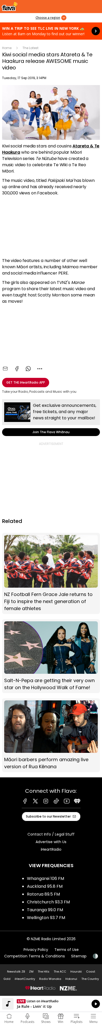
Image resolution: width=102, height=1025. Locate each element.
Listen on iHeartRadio (51, 1004)
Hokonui (71, 979)
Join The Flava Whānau (51, 417)
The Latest (30, 48)
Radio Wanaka (50, 979)
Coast (90, 971)
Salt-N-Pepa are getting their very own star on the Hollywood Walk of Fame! (51, 656)
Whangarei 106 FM (45, 878)
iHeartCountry (25, 979)
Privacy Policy (36, 949)
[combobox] (40, 369)
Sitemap (79, 956)
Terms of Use (66, 949)
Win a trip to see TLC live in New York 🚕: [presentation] (51, 31)
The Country (90, 979)
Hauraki (76, 971)
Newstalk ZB (16, 971)
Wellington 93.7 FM (46, 918)
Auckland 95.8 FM (45, 886)
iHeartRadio (51, 849)
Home (7, 48)
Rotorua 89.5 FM (43, 894)
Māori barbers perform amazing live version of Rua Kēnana (51, 735)
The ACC (60, 971)
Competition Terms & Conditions (34, 956)
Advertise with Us (51, 841)
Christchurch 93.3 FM (48, 902)
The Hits (43, 971)
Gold (6, 979)
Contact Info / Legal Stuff (51, 834)
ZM (31, 971)
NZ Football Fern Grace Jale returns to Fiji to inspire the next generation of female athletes (51, 573)
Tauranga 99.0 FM (45, 910)
